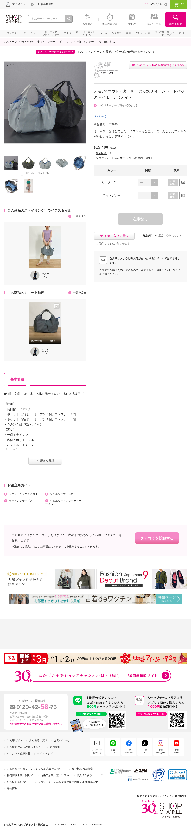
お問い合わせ (62, 740)
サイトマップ (45, 753)
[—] (148, 182)
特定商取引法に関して (20, 775)
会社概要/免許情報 (82, 768)
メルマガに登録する (97, 751)
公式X (144, 751)
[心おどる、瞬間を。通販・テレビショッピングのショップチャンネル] (13, 19)
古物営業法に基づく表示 (54, 775)
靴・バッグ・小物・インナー (38, 41)
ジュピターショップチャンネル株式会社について (35, 768)
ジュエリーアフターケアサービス (63, 502)
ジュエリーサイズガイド (64, 494)
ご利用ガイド (172, 270)
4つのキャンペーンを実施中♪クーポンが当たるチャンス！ (116, 51)
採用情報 (12, 788)
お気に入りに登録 (116, 235)
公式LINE (112, 751)
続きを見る (47, 460)
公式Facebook (128, 751)
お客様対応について (18, 782)
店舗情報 (55, 747)
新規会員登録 (46, 4)
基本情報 (17, 379)
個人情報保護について (90, 775)
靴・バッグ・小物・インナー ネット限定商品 (87, 41)
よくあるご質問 (38, 740)
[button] (177, 774)
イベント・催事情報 (18, 753)
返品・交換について (170, 235)
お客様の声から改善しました (24, 747)
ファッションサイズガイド (24, 494)
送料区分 (101, 153)
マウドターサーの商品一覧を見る (118, 105)
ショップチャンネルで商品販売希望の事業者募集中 (68, 782)
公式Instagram (160, 751)
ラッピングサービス (20, 500)
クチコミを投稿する (157, 538)
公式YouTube (176, 751)
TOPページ (10, 41)
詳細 (148, 158)
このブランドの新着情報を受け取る (160, 65)
